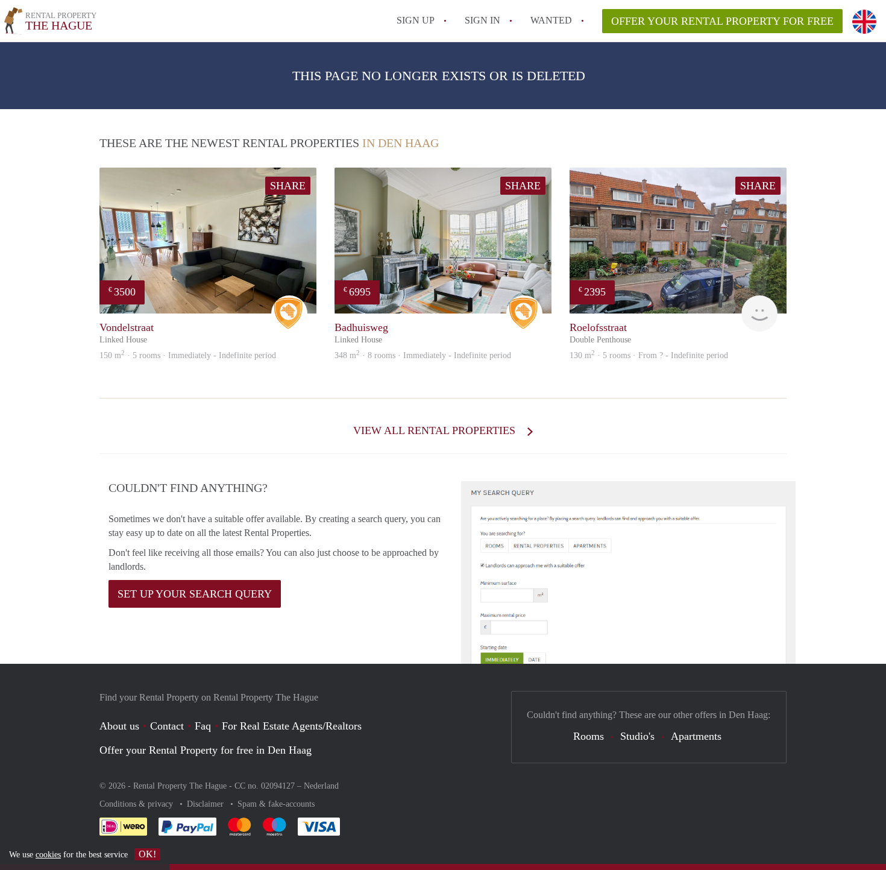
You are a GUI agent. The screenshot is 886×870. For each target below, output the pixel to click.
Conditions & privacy (137, 804)
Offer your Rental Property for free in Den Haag (205, 750)
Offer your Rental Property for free (722, 21)
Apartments (696, 736)
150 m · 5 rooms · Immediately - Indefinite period (187, 355)
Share (288, 186)
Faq (203, 726)
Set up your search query (195, 594)
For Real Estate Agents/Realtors (292, 726)
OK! (147, 854)
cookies (48, 854)
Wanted (551, 20)
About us (119, 726)
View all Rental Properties (435, 430)
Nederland (321, 785)
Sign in (482, 20)
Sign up (416, 20)
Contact (167, 726)
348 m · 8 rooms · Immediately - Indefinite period (423, 355)
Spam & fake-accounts (276, 804)
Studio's (637, 736)
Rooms (588, 736)
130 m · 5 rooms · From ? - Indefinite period (649, 355)
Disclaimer (206, 804)
